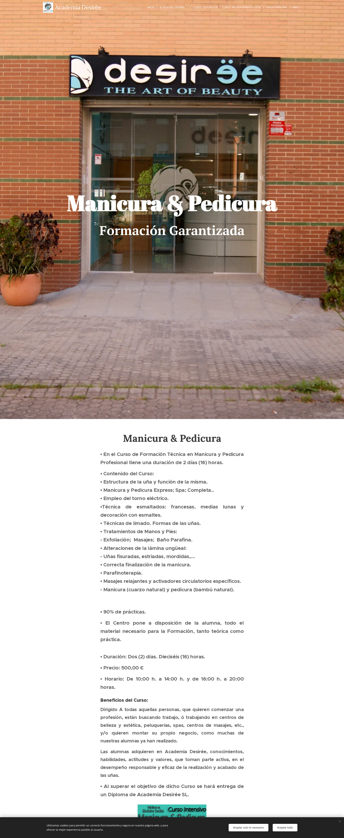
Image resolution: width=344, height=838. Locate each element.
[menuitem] (151, 7)
